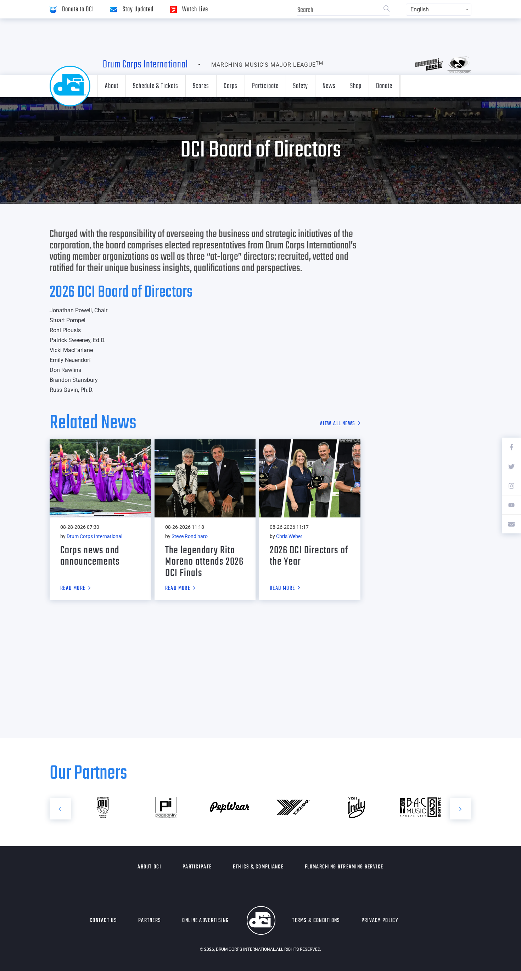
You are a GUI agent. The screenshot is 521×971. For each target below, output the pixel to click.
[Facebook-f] (511, 447)
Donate (384, 86)
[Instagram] (511, 485)
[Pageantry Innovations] (166, 807)
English (419, 9)
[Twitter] (511, 466)
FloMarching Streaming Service (344, 867)
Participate (265, 86)
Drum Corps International (145, 64)
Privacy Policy (380, 920)
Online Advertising (205, 920)
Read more (73, 589)
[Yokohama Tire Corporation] (293, 807)
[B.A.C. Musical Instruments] (420, 807)
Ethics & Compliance (258, 867)
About (111, 86)
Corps (230, 86)
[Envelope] (511, 523)
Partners (149, 920)
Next (460, 808)
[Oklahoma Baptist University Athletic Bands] (102, 807)
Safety (300, 86)
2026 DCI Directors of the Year (309, 556)
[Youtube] (511, 504)
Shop (356, 86)
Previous (60, 808)
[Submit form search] (386, 9)
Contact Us (103, 920)
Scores (201, 86)
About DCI (149, 867)
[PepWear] (229, 807)
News (329, 86)
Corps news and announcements (90, 556)
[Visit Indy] (356, 807)
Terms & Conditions (316, 920)
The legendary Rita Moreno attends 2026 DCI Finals (204, 561)
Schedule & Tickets (155, 86)
